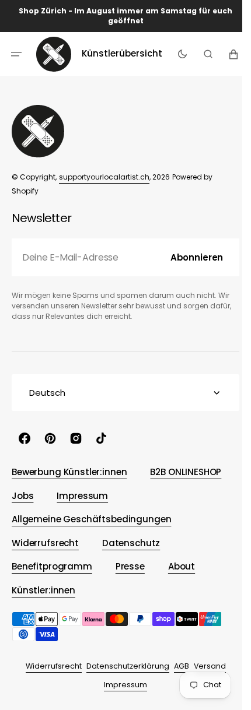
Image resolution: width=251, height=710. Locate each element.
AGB (176, 666)
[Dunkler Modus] (179, 53)
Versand (205, 666)
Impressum (121, 685)
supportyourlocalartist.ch (104, 177)
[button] (16, 53)
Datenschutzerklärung (123, 666)
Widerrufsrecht (49, 666)
